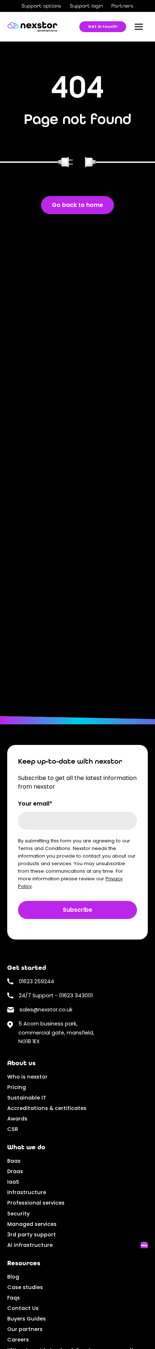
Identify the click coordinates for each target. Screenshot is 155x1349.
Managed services (32, 1224)
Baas (14, 1160)
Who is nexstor (27, 1076)
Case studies (25, 1287)
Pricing (16, 1087)
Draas (15, 1171)
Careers (18, 1339)
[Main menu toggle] (139, 27)
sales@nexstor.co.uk (45, 1009)
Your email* (35, 803)
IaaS (13, 1181)
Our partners (25, 1329)
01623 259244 (36, 981)
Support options (41, 6)
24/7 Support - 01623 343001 (56, 995)
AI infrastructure (30, 1245)
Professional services (36, 1202)
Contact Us (23, 1308)
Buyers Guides (26, 1318)
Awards (17, 1118)
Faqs (13, 1297)
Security (18, 1213)
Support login (86, 6)
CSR (12, 1129)
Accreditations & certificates (47, 1108)
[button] (102, 26)
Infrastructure (26, 1192)
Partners (122, 6)
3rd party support (31, 1234)
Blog (13, 1276)
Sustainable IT (26, 1097)
